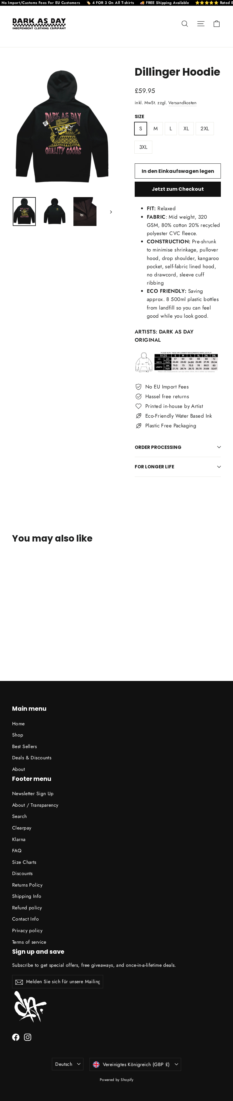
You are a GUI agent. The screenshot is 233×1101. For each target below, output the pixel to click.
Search (19, 816)
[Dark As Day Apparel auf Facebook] (15, 1037)
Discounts (22, 873)
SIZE (139, 116)
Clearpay (21, 827)
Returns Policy (27, 884)
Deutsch (63, 1064)
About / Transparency (35, 805)
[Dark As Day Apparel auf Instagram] (27, 1037)
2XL (205, 128)
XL (186, 128)
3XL (143, 147)
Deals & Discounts (31, 757)
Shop (17, 734)
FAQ (16, 850)
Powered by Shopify (116, 1079)
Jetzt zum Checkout (178, 189)
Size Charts (24, 862)
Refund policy (27, 907)
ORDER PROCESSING (158, 447)
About (18, 769)
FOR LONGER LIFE (154, 466)
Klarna (19, 839)
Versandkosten (182, 103)
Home (18, 723)
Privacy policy (27, 930)
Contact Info (25, 918)
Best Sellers (24, 746)
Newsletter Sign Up (33, 793)
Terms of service (29, 942)
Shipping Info (27, 896)
